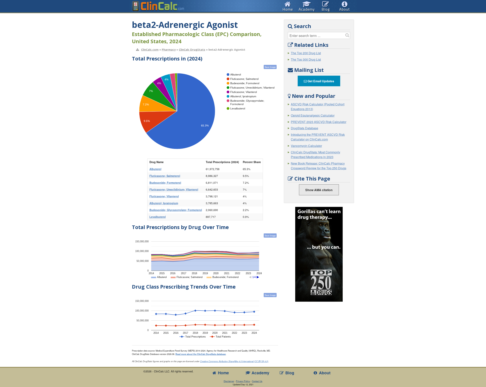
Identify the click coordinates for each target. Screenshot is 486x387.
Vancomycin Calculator (306, 146)
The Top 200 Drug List (306, 53)
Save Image (270, 66)
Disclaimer (229, 381)
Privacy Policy (243, 381)
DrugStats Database (304, 128)
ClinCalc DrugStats (192, 49)
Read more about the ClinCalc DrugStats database (200, 354)
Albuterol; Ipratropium (163, 203)
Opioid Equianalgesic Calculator (313, 115)
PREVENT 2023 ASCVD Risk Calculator (318, 122)
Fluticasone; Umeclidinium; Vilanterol (173, 189)
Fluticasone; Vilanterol (164, 196)
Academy (259, 372)
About (324, 372)
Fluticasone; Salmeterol (164, 176)
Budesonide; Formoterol (165, 182)
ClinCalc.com (150, 49)
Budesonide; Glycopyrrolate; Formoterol (175, 210)
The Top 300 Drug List (306, 59)
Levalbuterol (157, 217)
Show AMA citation (319, 190)
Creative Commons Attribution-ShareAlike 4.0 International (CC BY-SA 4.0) (234, 361)
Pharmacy (169, 49)
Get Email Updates (320, 81)
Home (223, 372)
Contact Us (257, 381)
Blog (289, 372)
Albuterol (155, 169)
